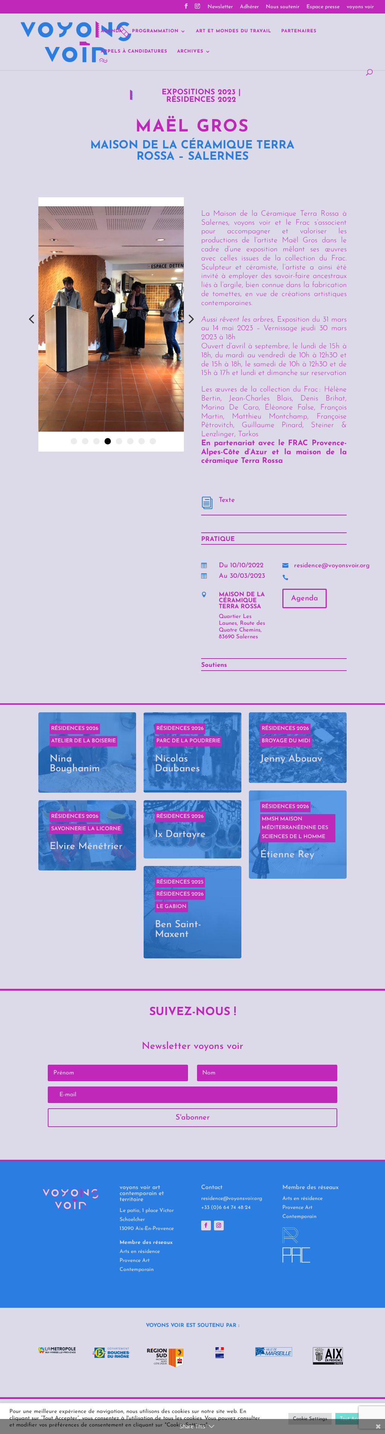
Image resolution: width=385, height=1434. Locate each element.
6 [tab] (130, 441)
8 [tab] (153, 441)
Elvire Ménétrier (87, 835)
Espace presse (323, 7)
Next (189, 319)
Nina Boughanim (87, 752)
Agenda (111, 31)
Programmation (155, 31)
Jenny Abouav (298, 747)
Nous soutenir (282, 7)
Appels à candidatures (134, 51)
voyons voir (360, 7)
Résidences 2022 (201, 100)
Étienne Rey (298, 834)
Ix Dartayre (192, 829)
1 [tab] (74, 441)
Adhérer (249, 7)
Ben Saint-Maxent (192, 912)
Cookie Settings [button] (310, 1418)
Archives (190, 51)
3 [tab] (96, 441)
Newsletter (220, 7)
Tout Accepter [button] (355, 1418)
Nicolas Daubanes (192, 752)
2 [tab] (85, 441)
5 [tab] (119, 441)
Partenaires (299, 31)
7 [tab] (141, 441)
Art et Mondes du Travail (233, 31)
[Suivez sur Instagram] (219, 1225)
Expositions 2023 (199, 92)
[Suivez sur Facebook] (206, 1225)
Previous (32, 319)
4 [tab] (108, 441)
